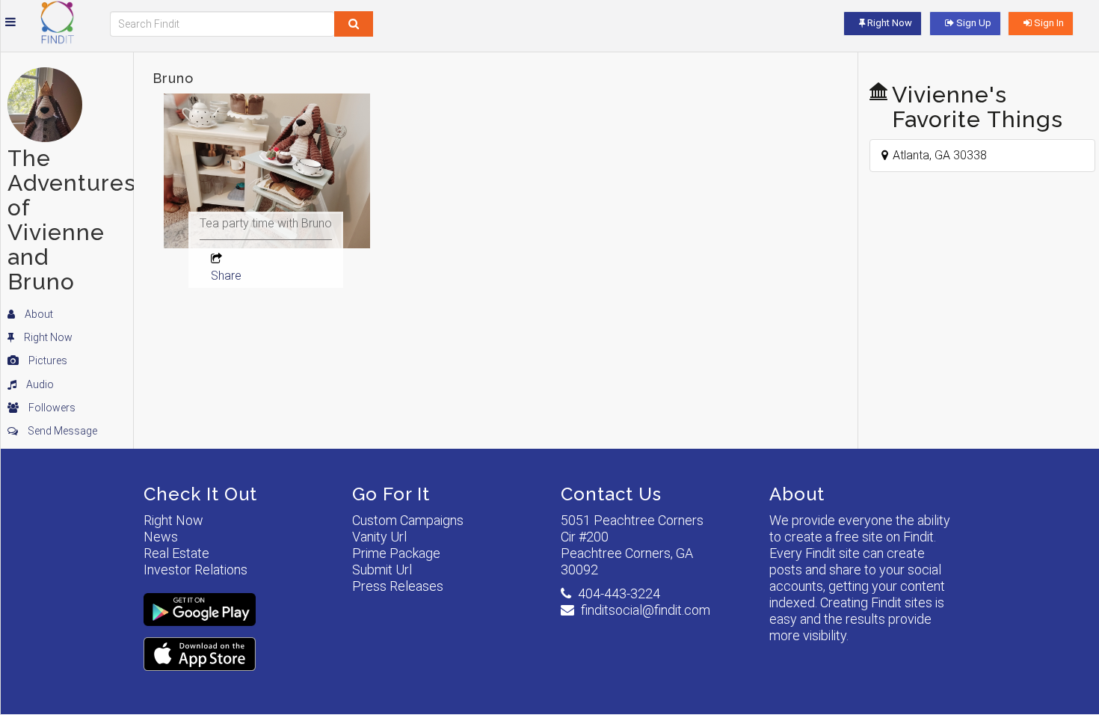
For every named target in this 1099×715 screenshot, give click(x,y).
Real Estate (176, 553)
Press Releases (397, 586)
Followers (51, 408)
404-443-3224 (619, 593)
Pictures (46, 360)
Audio (39, 384)
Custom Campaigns (408, 520)
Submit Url (382, 569)
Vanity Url (379, 536)
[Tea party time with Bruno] (267, 205)
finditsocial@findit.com (645, 610)
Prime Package (396, 553)
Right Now (47, 337)
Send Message (61, 431)
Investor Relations (195, 569)
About (37, 314)
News (161, 536)
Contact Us (611, 494)
